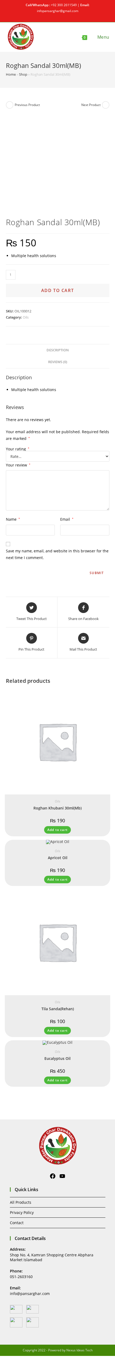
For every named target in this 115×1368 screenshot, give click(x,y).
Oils (26, 317)
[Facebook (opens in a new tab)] (55, 16)
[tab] (57, 350)
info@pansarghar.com (30, 1293)
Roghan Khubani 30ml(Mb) (57, 808)
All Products (20, 1202)
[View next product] (105, 105)
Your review (18, 465)
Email (67, 519)
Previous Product (27, 105)
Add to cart (57, 290)
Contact (17, 1222)
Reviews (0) (57, 362)
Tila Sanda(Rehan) (57, 1008)
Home (11, 74)
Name (13, 519)
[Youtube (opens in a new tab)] (60, 16)
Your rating (17, 449)
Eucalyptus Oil (57, 1058)
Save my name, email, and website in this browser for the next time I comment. (57, 554)
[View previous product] (9, 105)
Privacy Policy (22, 1212)
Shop (23, 74)
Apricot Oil (57, 857)
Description (58, 350)
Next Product (91, 105)
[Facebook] (52, 1176)
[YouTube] (62, 1176)
